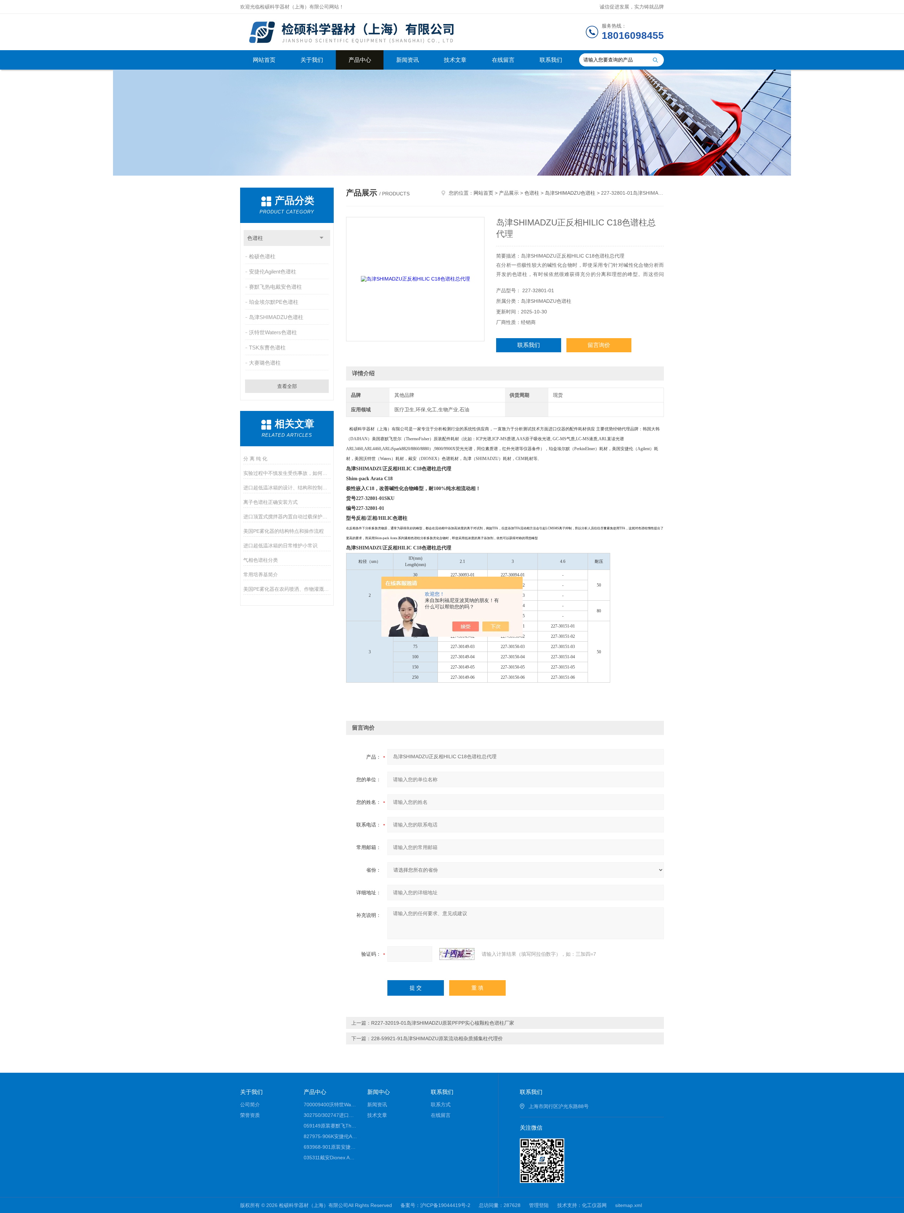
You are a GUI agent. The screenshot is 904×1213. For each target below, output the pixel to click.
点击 (321, 238)
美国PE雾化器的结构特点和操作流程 (283, 531)
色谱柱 (255, 238)
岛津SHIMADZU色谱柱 (276, 317)
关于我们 (312, 60)
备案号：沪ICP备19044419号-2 (435, 1205)
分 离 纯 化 (255, 458)
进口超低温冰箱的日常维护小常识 (280, 545)
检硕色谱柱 (262, 256)
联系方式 (441, 1104)
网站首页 (264, 60)
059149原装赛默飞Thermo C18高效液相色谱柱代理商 (330, 1126)
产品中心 (360, 60)
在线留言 (503, 60)
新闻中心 (378, 1092)
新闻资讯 (407, 60)
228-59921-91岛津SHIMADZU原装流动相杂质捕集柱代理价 (437, 1038)
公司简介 (250, 1104)
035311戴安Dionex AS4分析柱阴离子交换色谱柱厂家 (330, 1157)
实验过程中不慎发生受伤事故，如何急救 (287, 473)
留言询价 (599, 345)
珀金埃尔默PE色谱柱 (273, 302)
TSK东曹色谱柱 (267, 348)
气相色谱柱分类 (260, 560)
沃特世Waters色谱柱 (273, 332)
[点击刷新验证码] (457, 954)
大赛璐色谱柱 (265, 363)
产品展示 (509, 193)
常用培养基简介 (260, 574)
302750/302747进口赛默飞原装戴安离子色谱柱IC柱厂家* (330, 1115)
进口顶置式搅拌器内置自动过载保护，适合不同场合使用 (287, 516)
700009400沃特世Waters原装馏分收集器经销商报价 (330, 1104)
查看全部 (287, 386)
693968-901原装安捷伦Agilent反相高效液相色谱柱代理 (330, 1147)
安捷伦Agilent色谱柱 (272, 272)
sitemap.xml (628, 1205)
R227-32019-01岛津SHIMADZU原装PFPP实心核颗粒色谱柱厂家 (442, 1023)
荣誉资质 (250, 1115)
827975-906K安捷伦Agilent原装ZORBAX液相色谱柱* (330, 1136)
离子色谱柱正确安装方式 (270, 502)
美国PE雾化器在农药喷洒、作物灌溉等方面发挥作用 (287, 589)
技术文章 (455, 60)
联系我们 (551, 60)
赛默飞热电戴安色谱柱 (275, 287)
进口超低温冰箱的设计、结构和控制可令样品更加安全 (287, 487)
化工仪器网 (594, 1205)
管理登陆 (539, 1205)
